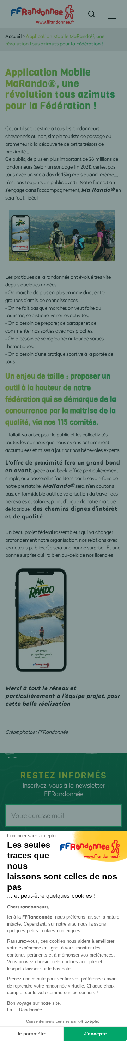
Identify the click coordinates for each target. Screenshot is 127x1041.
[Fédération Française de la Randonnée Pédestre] (42, 13)
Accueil (13, 36)
